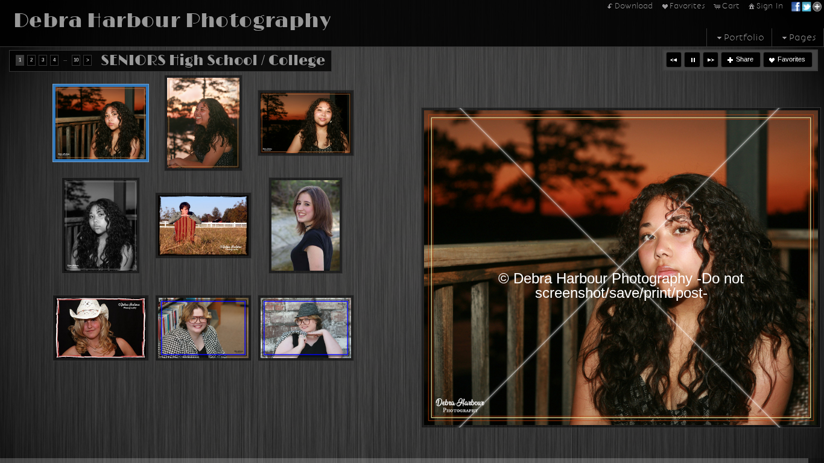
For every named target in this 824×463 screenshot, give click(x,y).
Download (634, 6)
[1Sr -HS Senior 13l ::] (100, 328)
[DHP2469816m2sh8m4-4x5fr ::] (203, 123)
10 (76, 60)
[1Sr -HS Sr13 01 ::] (203, 225)
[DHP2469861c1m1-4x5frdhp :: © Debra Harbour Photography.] (100, 123)
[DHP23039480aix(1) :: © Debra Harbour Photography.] (306, 328)
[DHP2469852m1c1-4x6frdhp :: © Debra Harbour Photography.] (306, 123)
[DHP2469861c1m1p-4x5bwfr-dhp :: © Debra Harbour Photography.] (101, 225)
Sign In (769, 6)
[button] (674, 60)
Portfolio (744, 37)
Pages (802, 37)
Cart (731, 6)
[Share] (806, 6)
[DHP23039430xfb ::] (203, 328)
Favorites (687, 6)
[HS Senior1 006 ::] (305, 225)
